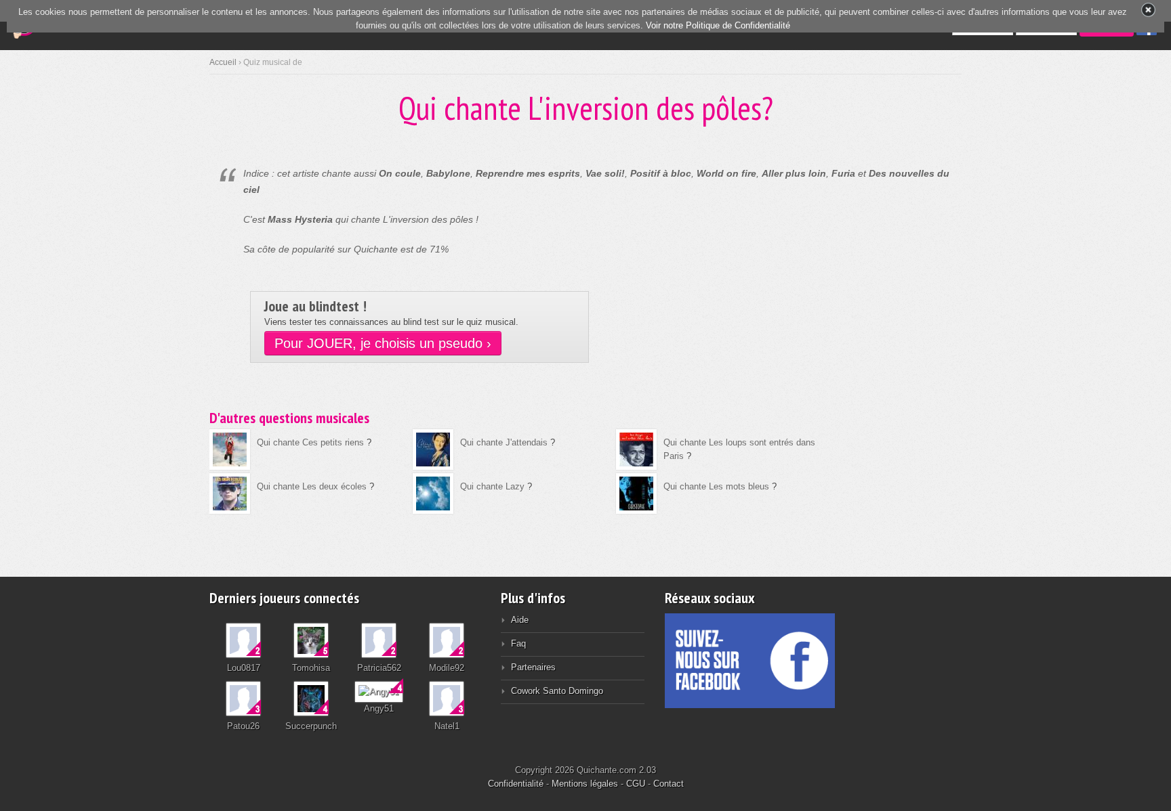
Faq (518, 643)
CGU (635, 784)
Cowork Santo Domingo (557, 691)
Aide (520, 620)
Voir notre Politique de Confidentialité (718, 25)
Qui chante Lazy (492, 486)
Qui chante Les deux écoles (312, 486)
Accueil (223, 62)
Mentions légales (585, 784)
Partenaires (533, 667)
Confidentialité (515, 784)
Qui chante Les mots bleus (716, 486)
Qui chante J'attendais (504, 442)
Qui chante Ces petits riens (310, 442)
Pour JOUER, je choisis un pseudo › (382, 343)
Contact (668, 784)
